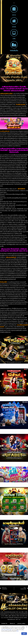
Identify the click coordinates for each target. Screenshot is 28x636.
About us (12, 623)
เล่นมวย (4, 551)
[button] (14, 3)
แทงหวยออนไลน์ (7, 400)
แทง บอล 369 (6, 465)
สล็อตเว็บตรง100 (7, 519)
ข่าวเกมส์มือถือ (6, 486)
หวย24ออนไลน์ (6, 584)
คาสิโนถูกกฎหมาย (7, 433)
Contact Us (4, 623)
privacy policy (21, 623)
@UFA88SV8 (21, 189)
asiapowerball (7, 367)
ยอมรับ (24, 633)
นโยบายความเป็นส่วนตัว (6, 629)
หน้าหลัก (14, 27)
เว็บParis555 (3, 282)
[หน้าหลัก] (14, 21)
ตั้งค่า (18, 631)
